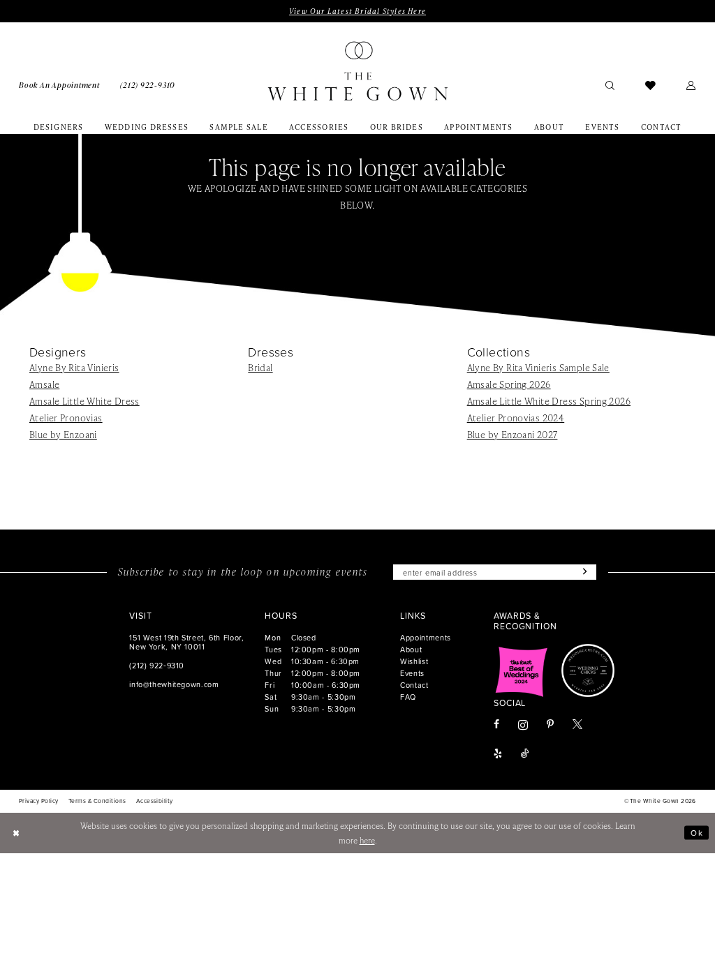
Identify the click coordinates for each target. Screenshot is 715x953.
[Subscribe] (583, 572)
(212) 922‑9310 (156, 665)
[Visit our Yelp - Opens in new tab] (498, 754)
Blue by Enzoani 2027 (512, 434)
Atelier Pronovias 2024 (516, 417)
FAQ (408, 696)
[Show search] (610, 84)
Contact (414, 685)
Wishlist (414, 661)
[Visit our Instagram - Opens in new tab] (523, 724)
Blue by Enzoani (63, 434)
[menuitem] (59, 84)
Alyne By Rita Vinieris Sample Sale (538, 367)
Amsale (44, 384)
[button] (692, 84)
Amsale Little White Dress (84, 400)
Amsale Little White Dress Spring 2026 (549, 400)
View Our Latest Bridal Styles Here (357, 11)
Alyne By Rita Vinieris (74, 367)
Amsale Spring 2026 (509, 384)
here (367, 840)
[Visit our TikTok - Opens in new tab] (525, 754)
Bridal (260, 367)
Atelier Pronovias (66, 417)
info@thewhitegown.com (174, 684)
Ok (697, 833)
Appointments (425, 637)
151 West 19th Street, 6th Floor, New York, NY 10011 (186, 642)
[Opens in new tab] (522, 670)
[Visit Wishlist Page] (650, 84)
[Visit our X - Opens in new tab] (577, 725)
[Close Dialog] (16, 832)
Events (412, 673)
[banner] (357, 70)
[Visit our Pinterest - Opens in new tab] (550, 725)
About (411, 649)
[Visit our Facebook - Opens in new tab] (496, 725)
